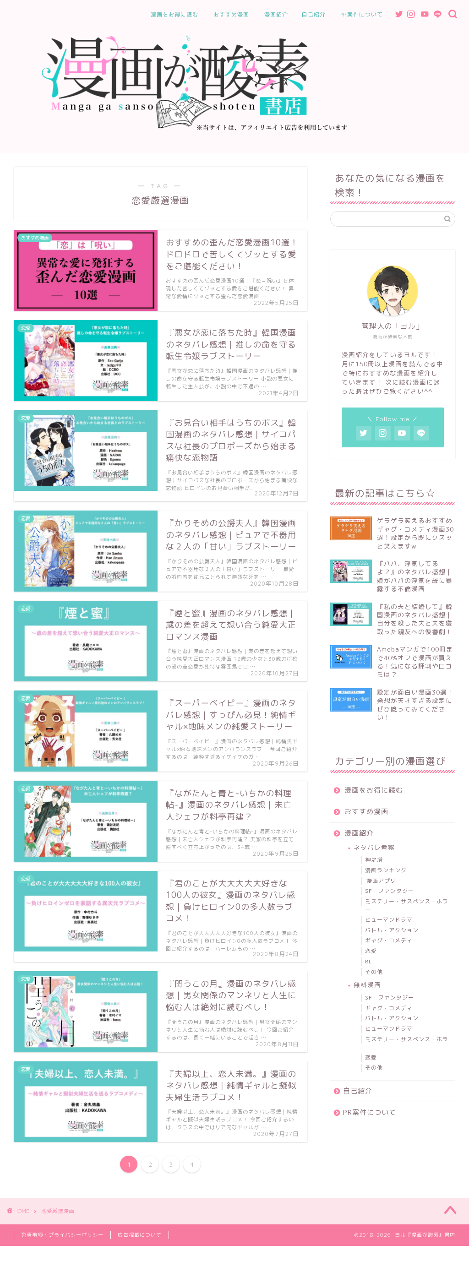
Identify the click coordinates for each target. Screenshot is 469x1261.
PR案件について (361, 14)
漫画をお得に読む (174, 14)
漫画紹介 (276, 14)
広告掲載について (140, 1235)
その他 (374, 972)
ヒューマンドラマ (389, 920)
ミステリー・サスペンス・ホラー (406, 905)
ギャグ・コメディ (389, 940)
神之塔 (374, 860)
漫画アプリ (381, 881)
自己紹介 (314, 14)
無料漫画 (367, 984)
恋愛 (371, 951)
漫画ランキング (386, 870)
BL (368, 961)
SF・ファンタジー (389, 891)
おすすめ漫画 (231, 14)
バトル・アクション (392, 930)
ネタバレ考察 (374, 847)
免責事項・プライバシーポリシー (62, 1235)
